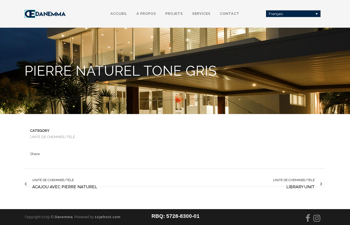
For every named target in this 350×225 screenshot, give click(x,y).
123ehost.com (107, 217)
